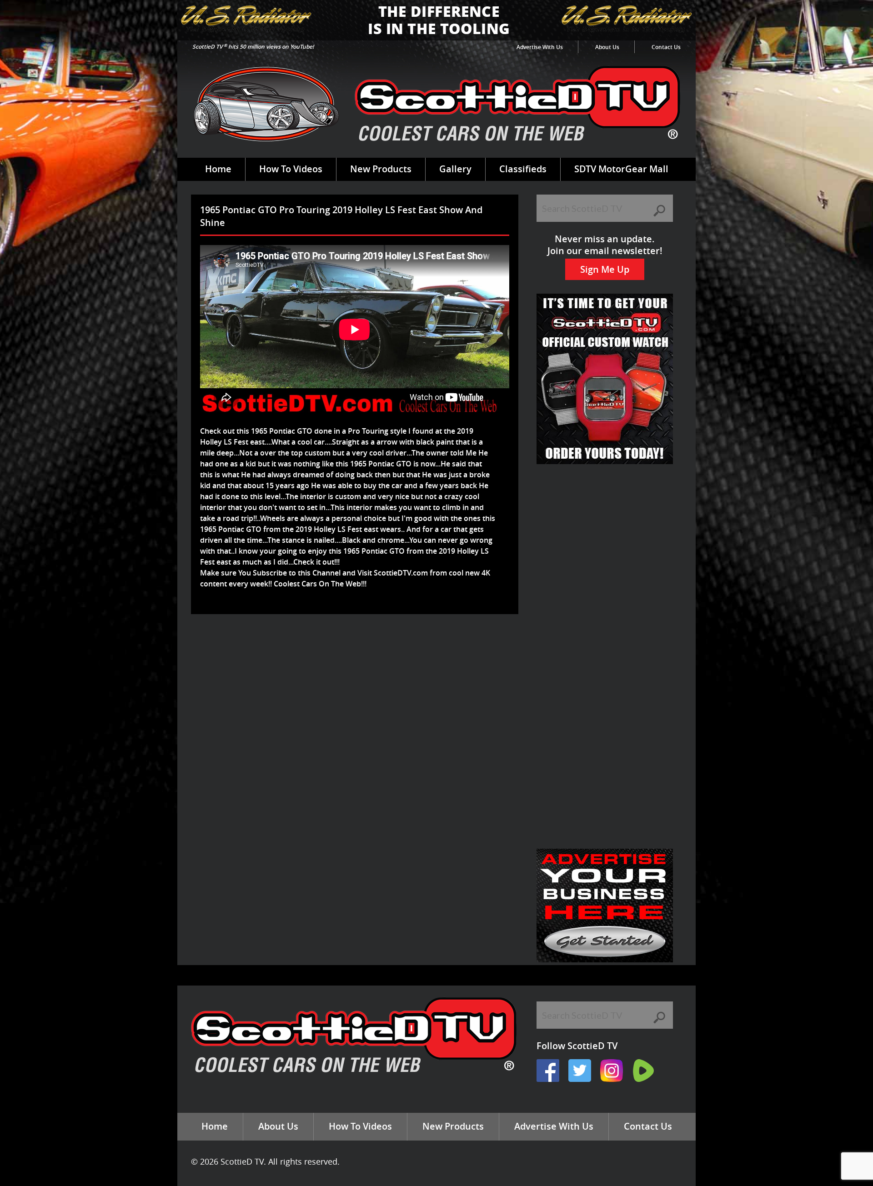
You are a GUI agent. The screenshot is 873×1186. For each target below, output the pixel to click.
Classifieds (523, 169)
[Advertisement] (356, 643)
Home (218, 169)
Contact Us (666, 47)
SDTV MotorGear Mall (621, 169)
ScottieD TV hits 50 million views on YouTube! (253, 46)
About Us (607, 47)
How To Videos (290, 169)
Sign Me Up (604, 269)
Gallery (455, 169)
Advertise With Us (540, 47)
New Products (380, 169)
